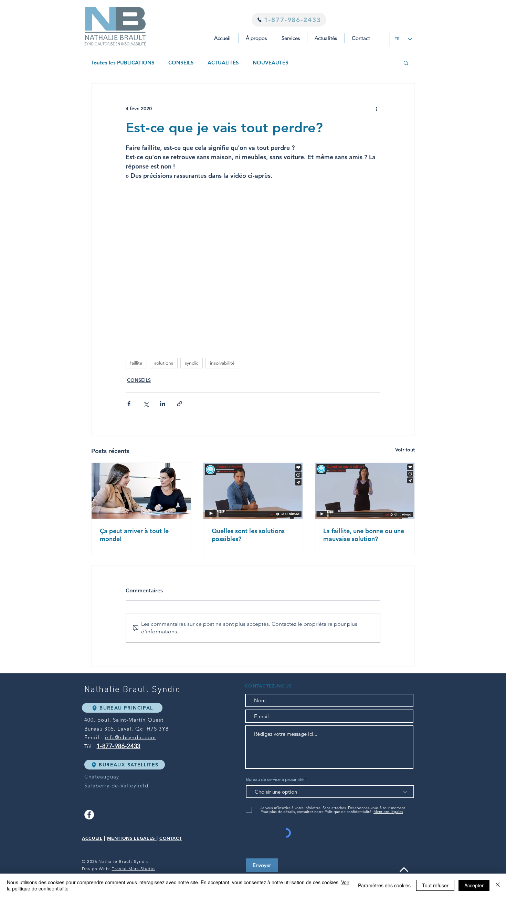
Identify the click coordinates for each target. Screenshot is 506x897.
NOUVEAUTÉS (270, 63)
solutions (163, 363)
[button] (290, 38)
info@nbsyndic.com (130, 737)
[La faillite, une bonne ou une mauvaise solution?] (364, 491)
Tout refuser (435, 885)
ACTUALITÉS (223, 63)
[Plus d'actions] (376, 108)
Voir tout (405, 450)
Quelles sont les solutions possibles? (248, 535)
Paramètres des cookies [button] (384, 885)
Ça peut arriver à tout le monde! (134, 535)
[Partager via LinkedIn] (162, 403)
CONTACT (170, 838)
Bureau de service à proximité (275, 779)
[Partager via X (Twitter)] (146, 403)
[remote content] (253, 261)
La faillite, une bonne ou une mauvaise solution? (363, 535)
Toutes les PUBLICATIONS (123, 63)
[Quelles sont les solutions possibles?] (253, 491)
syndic (191, 363)
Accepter (474, 885)
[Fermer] (498, 885)
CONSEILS (181, 63)
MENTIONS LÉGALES (131, 838)
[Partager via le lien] (179, 403)
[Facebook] (89, 814)
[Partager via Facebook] (129, 403)
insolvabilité (222, 363)
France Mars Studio (133, 868)
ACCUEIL (92, 838)
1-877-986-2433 (119, 746)
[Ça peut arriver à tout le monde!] (141, 491)
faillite (136, 363)
